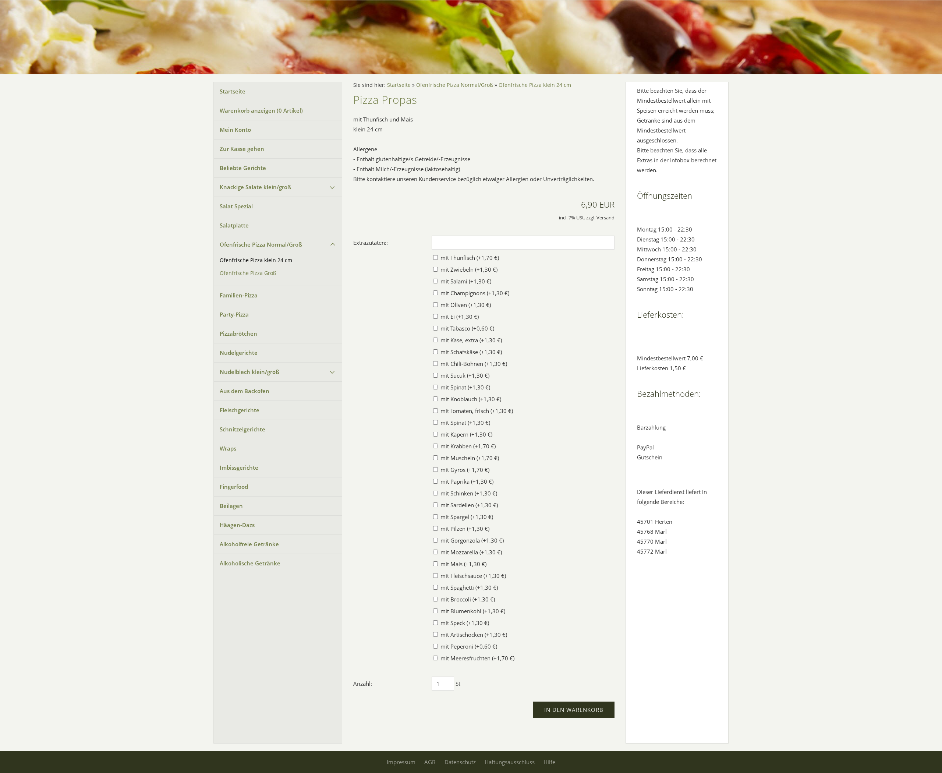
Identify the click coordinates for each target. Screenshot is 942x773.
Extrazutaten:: (370, 242)
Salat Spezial (236, 206)
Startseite (232, 91)
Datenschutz (460, 762)
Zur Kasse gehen (242, 148)
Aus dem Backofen (244, 391)
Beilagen (231, 505)
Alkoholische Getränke (250, 563)
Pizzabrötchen (238, 333)
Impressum (401, 762)
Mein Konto (235, 129)
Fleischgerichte (239, 410)
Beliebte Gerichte (243, 168)
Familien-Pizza (239, 295)
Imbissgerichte (239, 467)
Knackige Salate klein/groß (255, 187)
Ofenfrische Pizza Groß (248, 273)
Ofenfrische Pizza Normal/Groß (261, 244)
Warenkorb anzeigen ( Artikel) (261, 110)
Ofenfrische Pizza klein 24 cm (256, 260)
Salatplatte (234, 225)
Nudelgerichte (239, 352)
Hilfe (549, 762)
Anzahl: (362, 683)
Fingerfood (234, 486)
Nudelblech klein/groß (249, 371)
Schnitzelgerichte (242, 429)
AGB (430, 762)
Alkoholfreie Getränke (249, 544)
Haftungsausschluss (510, 762)
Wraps (228, 448)
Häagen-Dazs (237, 525)
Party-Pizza (234, 314)
